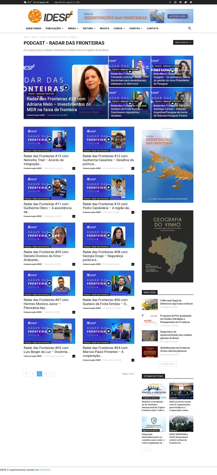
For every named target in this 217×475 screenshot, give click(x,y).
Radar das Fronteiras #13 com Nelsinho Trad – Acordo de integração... (46, 160)
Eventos (134, 28)
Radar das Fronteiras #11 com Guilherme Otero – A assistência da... (47, 208)
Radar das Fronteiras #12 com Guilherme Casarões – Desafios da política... (108, 160)
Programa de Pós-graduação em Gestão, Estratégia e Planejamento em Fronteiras (175, 318)
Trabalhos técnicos (151, 398)
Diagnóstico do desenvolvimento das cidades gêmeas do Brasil (176, 335)
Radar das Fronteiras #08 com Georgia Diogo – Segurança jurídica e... (105, 256)
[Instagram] (175, 2)
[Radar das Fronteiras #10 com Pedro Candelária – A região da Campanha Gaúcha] (108, 187)
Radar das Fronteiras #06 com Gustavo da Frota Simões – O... (105, 302)
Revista (104, 28)
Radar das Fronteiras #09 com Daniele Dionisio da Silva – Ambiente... (46, 256)
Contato (152, 28)
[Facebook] (170, 2)
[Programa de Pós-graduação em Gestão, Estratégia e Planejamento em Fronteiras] (150, 319)
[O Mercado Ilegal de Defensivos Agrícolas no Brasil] (150, 304)
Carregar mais (166, 363)
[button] (189, 28)
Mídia (33, 37)
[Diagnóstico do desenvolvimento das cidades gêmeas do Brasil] (150, 335)
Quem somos (33, 28)
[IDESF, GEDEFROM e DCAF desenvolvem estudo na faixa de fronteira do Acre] (181, 423)
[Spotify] (180, 2)
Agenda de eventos (151, 430)
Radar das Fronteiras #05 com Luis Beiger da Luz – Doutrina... (47, 350)
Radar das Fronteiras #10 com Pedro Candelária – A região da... (107, 206)
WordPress (45, 469)
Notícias (173, 398)
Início (26, 37)
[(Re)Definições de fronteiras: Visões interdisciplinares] (150, 351)
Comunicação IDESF (36, 115)
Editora (88, 28)
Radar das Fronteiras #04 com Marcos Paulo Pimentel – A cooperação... (105, 352)
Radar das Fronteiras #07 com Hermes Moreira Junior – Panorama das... (46, 304)
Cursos (118, 28)
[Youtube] (191, 2)
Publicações (53, 28)
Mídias (72, 28)
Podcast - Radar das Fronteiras (53, 37)
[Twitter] (185, 2)
